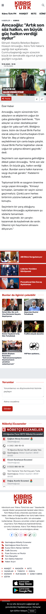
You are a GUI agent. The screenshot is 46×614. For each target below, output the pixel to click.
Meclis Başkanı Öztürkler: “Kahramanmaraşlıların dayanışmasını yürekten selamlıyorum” (12, 359)
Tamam (32, 611)
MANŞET (23, 13)
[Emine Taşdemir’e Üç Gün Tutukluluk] (12, 326)
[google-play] (23, 591)
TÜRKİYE (21, 571)
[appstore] (23, 583)
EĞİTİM (7, 577)
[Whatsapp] (34, 535)
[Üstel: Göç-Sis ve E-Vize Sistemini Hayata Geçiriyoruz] (12, 304)
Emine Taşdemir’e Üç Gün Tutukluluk (11, 335)
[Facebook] (12, 535)
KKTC (34, 13)
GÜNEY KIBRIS (36, 574)
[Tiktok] (30, 535)
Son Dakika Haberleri (14, 559)
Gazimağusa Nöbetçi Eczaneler (18, 542)
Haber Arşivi (10, 562)
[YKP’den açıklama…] (34, 346)
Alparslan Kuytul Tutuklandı (31, 313)
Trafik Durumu (11, 550)
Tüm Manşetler (11, 556)
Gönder (7, 408)
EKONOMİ (8, 574)
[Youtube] (25, 535)
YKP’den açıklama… (32, 354)
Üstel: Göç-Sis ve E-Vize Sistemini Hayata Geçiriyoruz (11, 314)
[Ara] (43, 5)
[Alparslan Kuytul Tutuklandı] (34, 304)
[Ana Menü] (3, 5)
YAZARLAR (8, 571)
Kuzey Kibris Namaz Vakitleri (17, 548)
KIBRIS (16, 21)
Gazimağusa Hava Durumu (16, 545)
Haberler (6, 21)
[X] (16, 535)
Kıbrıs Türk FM (9, 13)
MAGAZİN (19, 568)
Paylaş (7, 98)
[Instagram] (21, 535)
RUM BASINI (21, 574)
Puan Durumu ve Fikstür (15, 553)
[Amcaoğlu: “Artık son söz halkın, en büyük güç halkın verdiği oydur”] (23, 82)
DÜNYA (32, 571)
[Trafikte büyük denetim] (34, 326)
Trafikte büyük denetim (34, 334)
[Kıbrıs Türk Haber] (23, 5)
